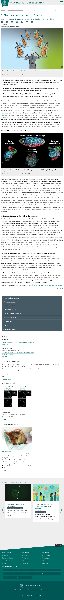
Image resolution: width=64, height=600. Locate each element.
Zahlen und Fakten (7, 558)
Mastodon (27, 558)
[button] (62, 67)
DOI (10, 379)
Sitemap (16, 590)
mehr (4, 419)
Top (59, 545)
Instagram (47, 558)
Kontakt (17, 570)
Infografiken (8, 321)
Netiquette (45, 563)
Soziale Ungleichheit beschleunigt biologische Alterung (43, 506)
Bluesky (26, 555)
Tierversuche (6, 451)
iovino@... (6, 344)
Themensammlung (46, 573)
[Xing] (22, 22)
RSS (17, 577)
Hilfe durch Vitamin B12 (15, 504)
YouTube (46, 561)
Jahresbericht (6, 561)
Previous (3, 510)
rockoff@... (6, 356)
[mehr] (3, 72)
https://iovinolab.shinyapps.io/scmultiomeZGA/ (48, 285)
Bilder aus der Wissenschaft (13, 313)
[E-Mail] (27, 22)
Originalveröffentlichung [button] (11, 361)
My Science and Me (10, 310)
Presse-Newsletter (10, 329)
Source (5, 379)
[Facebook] (2, 22)
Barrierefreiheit (45, 590)
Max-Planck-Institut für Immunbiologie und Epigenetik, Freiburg (18, 342)
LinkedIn (26, 561)
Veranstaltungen (9, 302)
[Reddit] (12, 22)
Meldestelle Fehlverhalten (9, 566)
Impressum (23, 590)
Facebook (47, 555)
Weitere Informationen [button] (10, 425)
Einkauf (4, 563)
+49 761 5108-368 (8, 354)
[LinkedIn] (7, 22)
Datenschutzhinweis (34, 590)
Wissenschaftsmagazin (11, 298)
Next (61, 510)
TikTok (26, 563)
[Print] (32, 22)
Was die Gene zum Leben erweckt (13, 410)
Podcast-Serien (9, 325)
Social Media (26, 552)
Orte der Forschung (10, 317)
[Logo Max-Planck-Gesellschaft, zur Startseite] (28, 3)
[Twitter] (17, 22)
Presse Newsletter (46, 570)
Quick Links (6, 552)
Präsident (5, 555)
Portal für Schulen (10, 306)
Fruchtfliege (4, 115)
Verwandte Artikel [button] (8, 383)
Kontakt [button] (5, 336)
